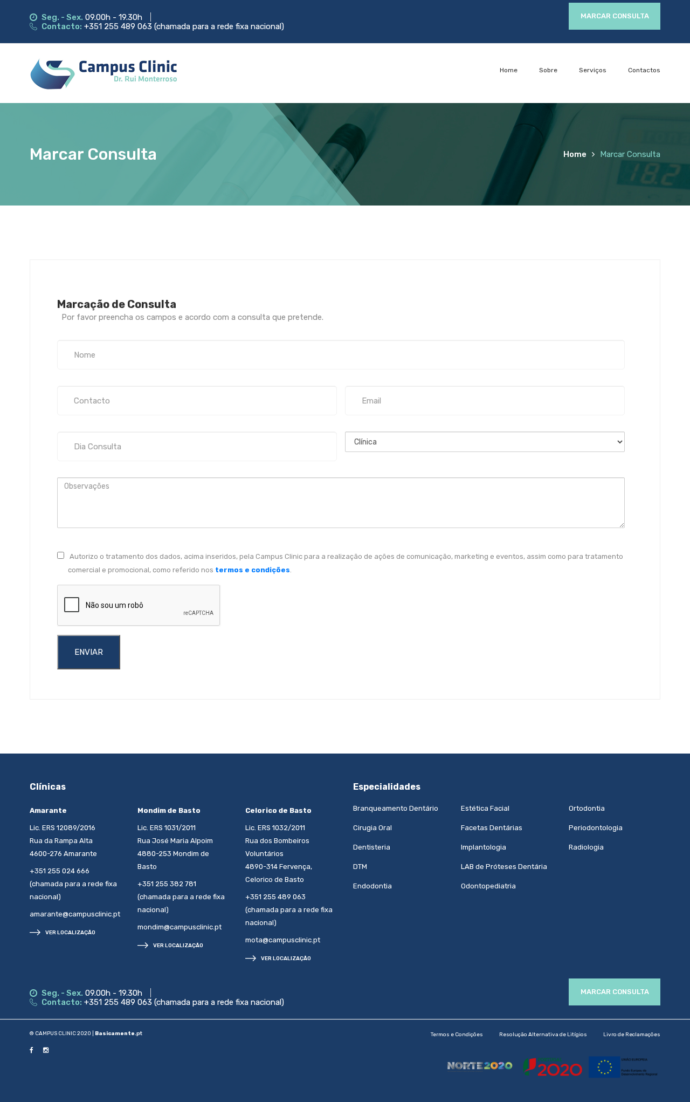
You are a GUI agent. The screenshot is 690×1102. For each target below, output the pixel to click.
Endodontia (372, 886)
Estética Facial (485, 808)
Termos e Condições (457, 1034)
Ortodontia (587, 808)
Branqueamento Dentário (395, 808)
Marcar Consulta (615, 16)
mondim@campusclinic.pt (179, 927)
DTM (360, 867)
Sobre (548, 70)
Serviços (592, 70)
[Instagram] (46, 1050)
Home (509, 70)
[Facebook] (31, 1050)
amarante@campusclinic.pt (75, 914)
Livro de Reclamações (631, 1034)
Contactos (644, 70)
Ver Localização (70, 932)
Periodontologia (596, 828)
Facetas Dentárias (491, 828)
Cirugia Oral (372, 828)
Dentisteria (371, 847)
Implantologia (483, 847)
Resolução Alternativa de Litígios (543, 1034)
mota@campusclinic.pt (282, 940)
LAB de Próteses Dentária (504, 867)
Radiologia (586, 847)
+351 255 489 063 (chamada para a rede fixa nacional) (184, 26)
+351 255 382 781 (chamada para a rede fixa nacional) (181, 897)
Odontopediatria (488, 886)
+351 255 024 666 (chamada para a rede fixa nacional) (73, 884)
